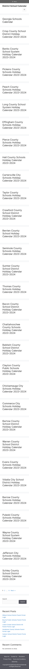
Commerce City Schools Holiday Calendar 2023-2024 (14, 406)
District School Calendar (14, 6)
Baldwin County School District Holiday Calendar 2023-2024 (12, 349)
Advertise (14, 661)
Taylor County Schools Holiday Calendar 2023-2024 (14, 195)
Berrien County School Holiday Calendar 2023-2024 (14, 233)
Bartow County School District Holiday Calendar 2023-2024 (12, 425)
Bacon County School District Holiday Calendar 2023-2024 (12, 308)
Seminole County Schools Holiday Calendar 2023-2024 (14, 251)
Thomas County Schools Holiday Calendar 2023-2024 (14, 289)
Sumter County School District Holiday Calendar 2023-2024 (12, 270)
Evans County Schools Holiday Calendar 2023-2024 (14, 465)
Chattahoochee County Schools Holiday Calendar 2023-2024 (12, 328)
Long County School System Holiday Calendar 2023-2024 (14, 107)
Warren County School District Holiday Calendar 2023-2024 (12, 446)
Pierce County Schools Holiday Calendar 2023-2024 (14, 142)
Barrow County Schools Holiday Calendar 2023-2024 (14, 500)
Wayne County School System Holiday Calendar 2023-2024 (12, 536)
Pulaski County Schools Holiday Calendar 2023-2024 (14, 517)
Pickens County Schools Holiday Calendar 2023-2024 (14, 72)
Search (4, 599)
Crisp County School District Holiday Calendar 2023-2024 (14, 34)
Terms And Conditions (19, 659)
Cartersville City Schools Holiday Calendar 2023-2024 (14, 177)
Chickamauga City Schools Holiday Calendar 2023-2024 (14, 388)
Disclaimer (22, 656)
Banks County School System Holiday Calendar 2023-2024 (12, 53)
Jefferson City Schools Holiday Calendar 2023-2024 (14, 555)
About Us (6, 656)
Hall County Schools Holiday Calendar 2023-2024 (13, 160)
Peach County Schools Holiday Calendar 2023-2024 (14, 89)
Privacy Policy (7, 659)
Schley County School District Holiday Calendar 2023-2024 (12, 575)
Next (13, 590)
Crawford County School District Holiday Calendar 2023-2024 (12, 214)
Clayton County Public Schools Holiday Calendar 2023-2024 (12, 369)
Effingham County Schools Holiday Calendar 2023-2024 (14, 125)
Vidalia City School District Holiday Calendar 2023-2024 (14, 482)
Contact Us (14, 656)
